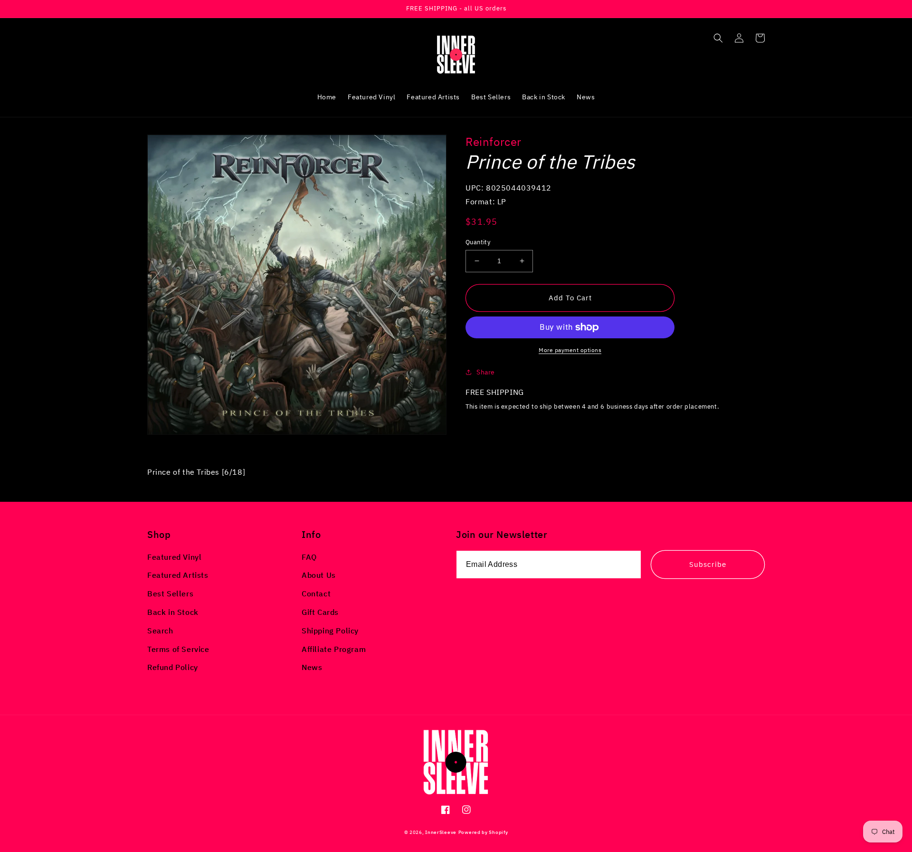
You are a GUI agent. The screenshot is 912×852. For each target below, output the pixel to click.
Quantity (478, 242)
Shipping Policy (330, 630)
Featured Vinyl (174, 557)
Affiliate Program (334, 649)
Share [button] (485, 372)
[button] (718, 38)
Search (160, 630)
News (312, 667)
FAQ (309, 557)
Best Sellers (170, 593)
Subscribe (707, 564)
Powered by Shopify (483, 832)
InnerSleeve (440, 832)
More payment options (570, 350)
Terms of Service (178, 649)
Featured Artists (178, 575)
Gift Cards (320, 612)
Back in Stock (173, 612)
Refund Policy (172, 667)
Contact (316, 593)
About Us (319, 575)
